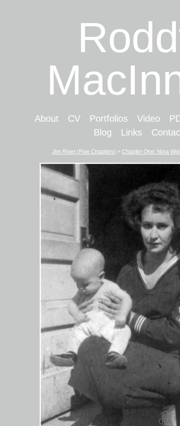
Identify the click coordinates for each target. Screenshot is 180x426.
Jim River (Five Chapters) (84, 151)
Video (137, 118)
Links (118, 132)
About (36, 118)
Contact (153, 132)
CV (62, 118)
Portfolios (97, 118)
